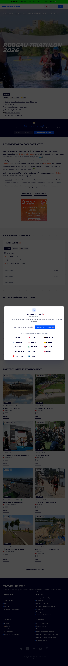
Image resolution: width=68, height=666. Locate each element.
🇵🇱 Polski (47, 351)
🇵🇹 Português (18, 356)
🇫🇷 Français (17, 347)
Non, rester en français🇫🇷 (23, 327)
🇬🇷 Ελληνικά (17, 342)
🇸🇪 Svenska (32, 356)
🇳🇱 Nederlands (18, 351)
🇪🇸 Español (48, 342)
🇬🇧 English (32, 342)
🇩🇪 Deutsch (48, 338)
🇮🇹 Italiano (32, 347)
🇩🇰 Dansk (31, 338)
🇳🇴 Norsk (31, 351)
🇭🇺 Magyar (48, 347)
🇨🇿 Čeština (17, 338)
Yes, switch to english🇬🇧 (45, 327)
